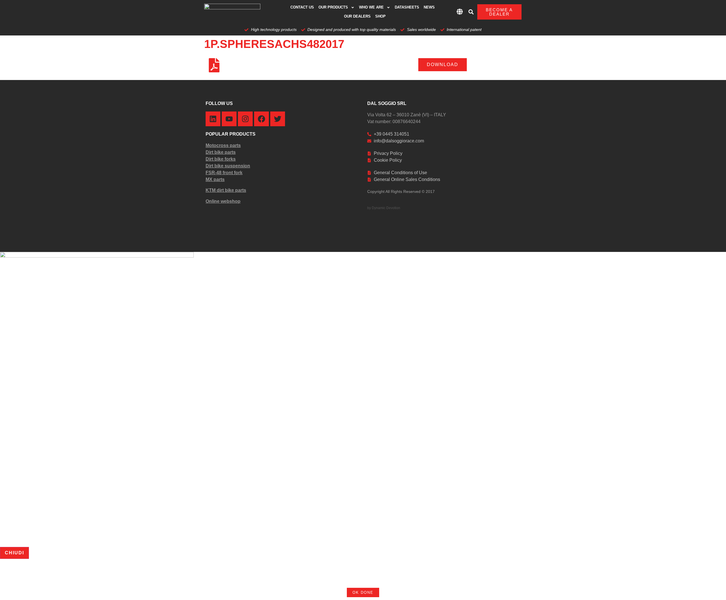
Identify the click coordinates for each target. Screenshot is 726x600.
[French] (355, 577)
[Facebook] (261, 118)
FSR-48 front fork (224, 172)
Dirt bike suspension (228, 165)
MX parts (215, 179)
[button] (471, 12)
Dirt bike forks (221, 159)
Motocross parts (223, 145)
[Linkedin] (213, 118)
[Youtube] (229, 118)
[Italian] (370, 577)
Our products (333, 7)
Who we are (371, 7)
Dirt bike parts (221, 152)
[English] (348, 577)
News (429, 7)
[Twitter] (277, 118)
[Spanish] (377, 577)
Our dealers (357, 16)
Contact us (302, 7)
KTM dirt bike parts (226, 190)
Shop (380, 16)
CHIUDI (14, 552)
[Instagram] (245, 118)
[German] (362, 577)
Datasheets (407, 7)
